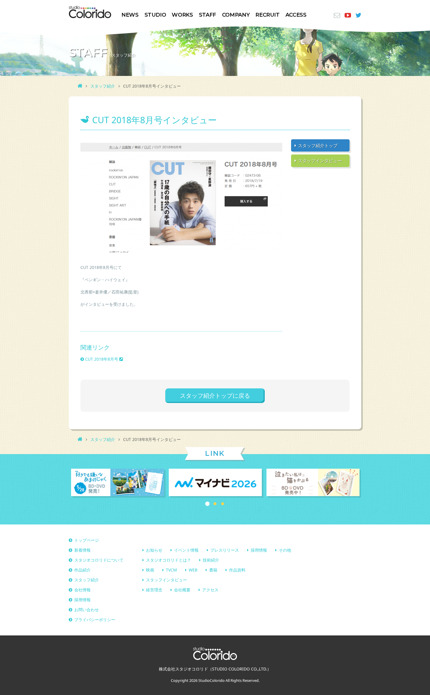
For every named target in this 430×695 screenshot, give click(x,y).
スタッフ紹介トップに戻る (215, 395)
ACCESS (296, 15)
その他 (285, 550)
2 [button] (215, 503)
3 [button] (222, 503)
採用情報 (259, 550)
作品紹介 (82, 570)
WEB (193, 570)
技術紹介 (211, 560)
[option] (117, 483)
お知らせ (154, 550)
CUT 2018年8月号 (101, 359)
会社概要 (182, 590)
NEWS (130, 15)
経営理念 (154, 590)
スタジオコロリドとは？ (168, 560)
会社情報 (82, 590)
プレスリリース (224, 550)
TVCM (171, 570)
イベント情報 (186, 550)
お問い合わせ (86, 609)
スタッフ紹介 (102, 86)
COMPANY (236, 15)
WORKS (182, 15)
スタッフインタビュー (166, 580)
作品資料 (237, 570)
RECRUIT (267, 15)
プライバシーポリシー (94, 619)
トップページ (86, 540)
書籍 (213, 570)
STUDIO (155, 15)
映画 (150, 570)
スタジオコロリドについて (98, 560)
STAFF (207, 15)
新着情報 (82, 550)
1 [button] (207, 504)
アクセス (210, 590)
